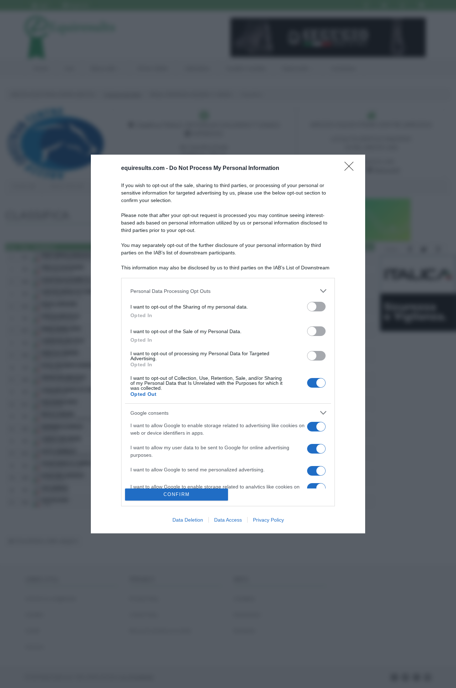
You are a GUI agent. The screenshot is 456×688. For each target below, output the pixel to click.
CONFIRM (177, 494)
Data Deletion (187, 520)
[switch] (316, 306)
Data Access (228, 520)
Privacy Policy (268, 520)
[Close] (351, 168)
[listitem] (228, 291)
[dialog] (228, 344)
